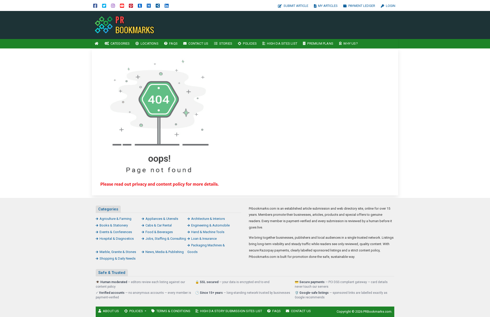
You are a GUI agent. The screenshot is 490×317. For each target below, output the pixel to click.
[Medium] (149, 5)
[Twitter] (104, 5)
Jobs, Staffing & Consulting (165, 238)
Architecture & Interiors (208, 219)
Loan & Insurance (204, 238)
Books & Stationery (114, 225)
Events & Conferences (116, 232)
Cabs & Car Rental (158, 225)
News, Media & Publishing (164, 252)
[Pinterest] (131, 5)
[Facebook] (95, 5)
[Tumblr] (140, 5)
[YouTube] (122, 5)
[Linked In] (167, 5)
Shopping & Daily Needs (118, 258)
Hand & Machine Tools (207, 232)
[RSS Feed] (158, 5)
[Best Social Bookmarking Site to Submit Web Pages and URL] (126, 25)
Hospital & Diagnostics (117, 238)
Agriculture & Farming (115, 219)
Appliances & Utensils (161, 219)
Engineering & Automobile (210, 225)
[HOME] (97, 43)
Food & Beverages (159, 232)
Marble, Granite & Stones (118, 252)
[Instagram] (113, 5)
